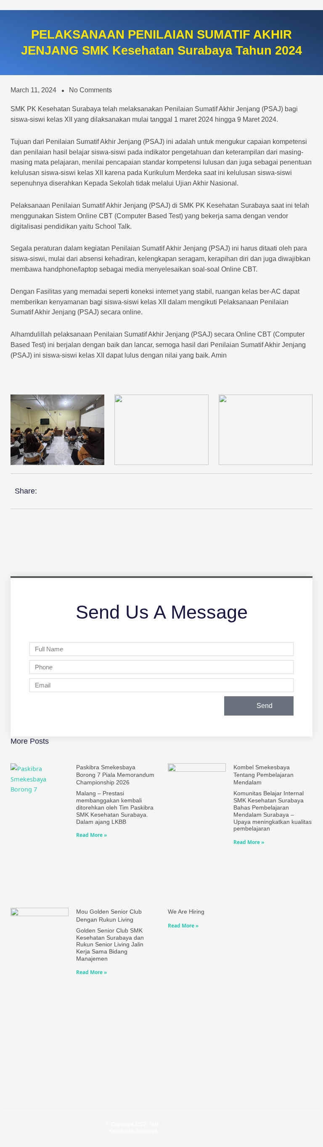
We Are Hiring (186, 911)
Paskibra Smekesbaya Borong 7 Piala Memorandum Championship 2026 (115, 775)
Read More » (91, 835)
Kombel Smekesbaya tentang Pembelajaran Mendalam (263, 775)
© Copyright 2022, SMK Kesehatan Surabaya (133, 1127)
